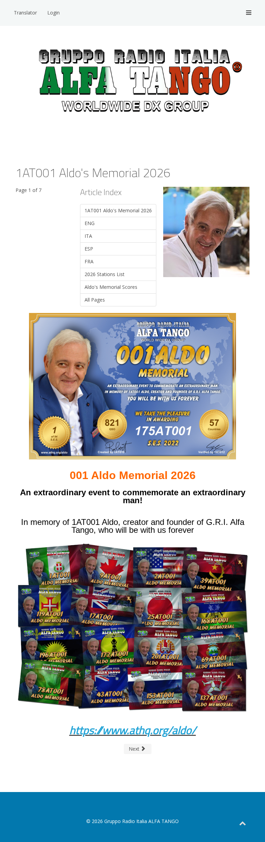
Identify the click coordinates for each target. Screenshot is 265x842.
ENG (90, 223)
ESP (89, 248)
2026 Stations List (105, 274)
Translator (25, 12)
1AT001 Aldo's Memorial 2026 (118, 210)
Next (135, 748)
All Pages (95, 299)
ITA (88, 236)
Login (53, 12)
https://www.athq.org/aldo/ (132, 730)
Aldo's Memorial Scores (111, 287)
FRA (89, 261)
